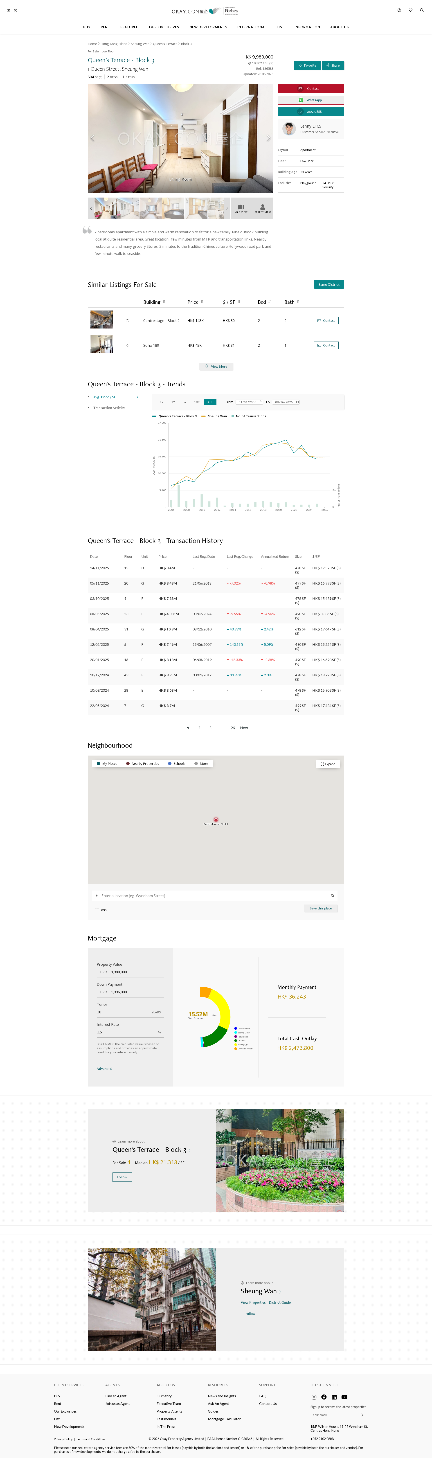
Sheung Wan (140, 44)
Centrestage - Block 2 (161, 320)
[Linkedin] (334, 1397)
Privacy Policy (63, 1439)
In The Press (166, 1426)
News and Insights (222, 1396)
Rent (57, 1403)
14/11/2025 (99, 568)
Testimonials (166, 1419)
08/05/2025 (99, 614)
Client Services (68, 1385)
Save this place (321, 908)
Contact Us (268, 1403)
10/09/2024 (99, 690)
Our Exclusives (65, 1411)
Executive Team (169, 1403)
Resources (218, 1385)
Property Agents (169, 1411)
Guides (213, 1411)
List (57, 1419)
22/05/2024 (99, 705)
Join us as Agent (117, 1403)
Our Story (164, 1396)
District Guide (280, 1302)
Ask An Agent (218, 1403)
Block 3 (186, 44)
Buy (57, 1396)
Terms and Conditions (90, 1439)
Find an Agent (115, 1396)
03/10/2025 (99, 598)
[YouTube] (344, 1397)
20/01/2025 (99, 659)
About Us (166, 1385)
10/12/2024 (99, 675)
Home (92, 44)
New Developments (69, 1426)
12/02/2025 (99, 644)
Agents (112, 1385)
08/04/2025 (99, 629)
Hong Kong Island (114, 44)
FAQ (262, 1396)
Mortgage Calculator (224, 1419)
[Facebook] (324, 1397)
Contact (329, 320)
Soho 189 (151, 345)
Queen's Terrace (165, 44)
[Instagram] (313, 1397)
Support (267, 1385)
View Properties (253, 1302)
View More (219, 366)
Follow (122, 1177)
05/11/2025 (99, 583)
